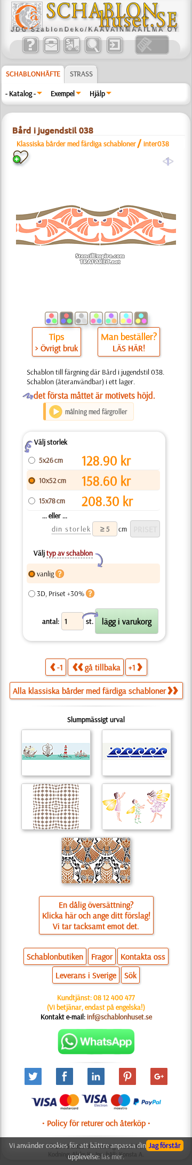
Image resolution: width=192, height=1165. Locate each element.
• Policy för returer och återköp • (96, 1123)
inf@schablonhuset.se (119, 1016)
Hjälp (97, 93)
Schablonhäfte (33, 73)
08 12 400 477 (114, 997)
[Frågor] (30, 52)
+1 (132, 667)
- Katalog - (20, 93)
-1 (60, 667)
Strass (81, 73)
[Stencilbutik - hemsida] (94, 29)
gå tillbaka (103, 667)
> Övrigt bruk (56, 348)
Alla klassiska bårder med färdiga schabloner (89, 690)
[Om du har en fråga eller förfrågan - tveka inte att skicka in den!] (96, 1052)
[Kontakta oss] (51, 52)
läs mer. (112, 1156)
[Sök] (92, 52)
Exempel (63, 93)
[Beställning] (71, 52)
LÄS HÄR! (129, 348)
